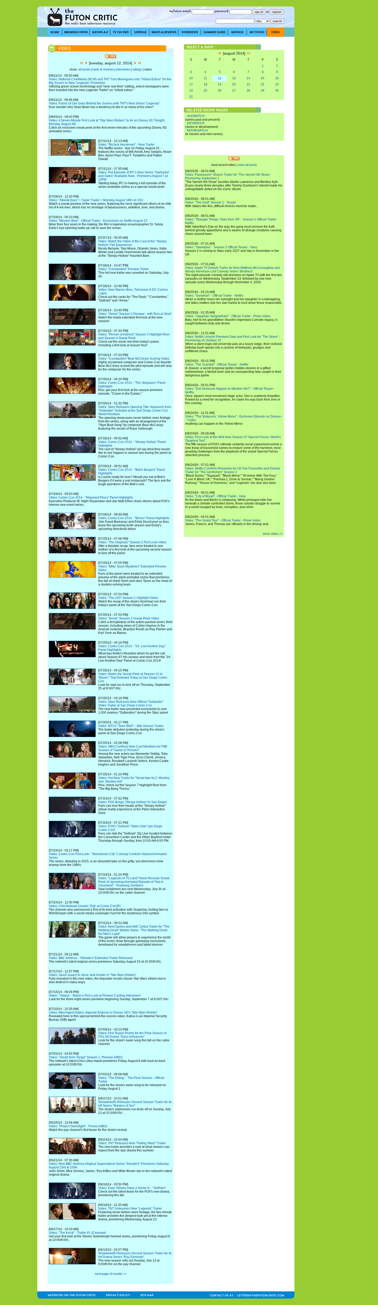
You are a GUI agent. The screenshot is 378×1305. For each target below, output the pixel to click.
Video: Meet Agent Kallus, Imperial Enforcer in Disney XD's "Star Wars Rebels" (103, 1012)
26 (219, 90)
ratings (137, 69)
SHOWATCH (196, 116)
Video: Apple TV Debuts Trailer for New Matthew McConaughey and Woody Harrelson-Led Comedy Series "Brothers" (232, 269)
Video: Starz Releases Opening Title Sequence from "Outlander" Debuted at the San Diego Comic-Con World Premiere (134, 410)
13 (234, 78)
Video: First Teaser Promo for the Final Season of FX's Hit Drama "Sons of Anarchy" (132, 1034)
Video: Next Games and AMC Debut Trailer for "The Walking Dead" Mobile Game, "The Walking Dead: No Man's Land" (133, 930)
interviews (123, 69)
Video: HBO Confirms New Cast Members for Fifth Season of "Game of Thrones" (132, 748)
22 (262, 84)
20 (234, 84)
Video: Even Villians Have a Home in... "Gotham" (132, 1188)
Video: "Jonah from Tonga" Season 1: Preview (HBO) (85, 1057)
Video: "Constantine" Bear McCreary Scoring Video (133, 358)
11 (205, 78)
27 (234, 90)
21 (248, 84)
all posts (84, 69)
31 (191, 97)
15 (262, 78)
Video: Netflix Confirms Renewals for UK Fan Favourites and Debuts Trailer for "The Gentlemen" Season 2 (232, 470)
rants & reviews (103, 69)
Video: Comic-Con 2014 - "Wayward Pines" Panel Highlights (91, 497)
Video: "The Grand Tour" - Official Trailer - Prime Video (222, 520)
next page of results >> (111, 1274)
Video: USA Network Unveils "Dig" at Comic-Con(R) (85, 906)
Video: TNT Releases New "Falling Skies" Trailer (132, 1143)
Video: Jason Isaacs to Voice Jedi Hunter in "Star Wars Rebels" (92, 975)
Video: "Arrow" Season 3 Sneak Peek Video (128, 618)
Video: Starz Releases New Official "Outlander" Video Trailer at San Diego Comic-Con (131, 703)
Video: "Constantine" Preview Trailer (123, 269)
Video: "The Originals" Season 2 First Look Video (132, 542)
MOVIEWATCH (197, 130)
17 (191, 84)
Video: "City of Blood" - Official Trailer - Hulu (215, 496)
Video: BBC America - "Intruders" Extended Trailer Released (90, 958)
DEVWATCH (195, 123)
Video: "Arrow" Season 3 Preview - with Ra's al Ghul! (134, 314)
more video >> (273, 534)
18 (205, 84)
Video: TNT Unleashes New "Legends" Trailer (130, 1208)
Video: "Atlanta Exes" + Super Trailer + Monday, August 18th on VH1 (96, 200)
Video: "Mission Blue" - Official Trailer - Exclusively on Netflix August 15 (98, 221)
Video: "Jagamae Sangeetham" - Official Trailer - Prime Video (228, 316)
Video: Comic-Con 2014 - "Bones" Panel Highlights (133, 518)
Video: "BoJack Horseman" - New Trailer (126, 144)
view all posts (247, 165)
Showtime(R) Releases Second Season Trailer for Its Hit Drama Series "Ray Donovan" (135, 1255)
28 (248, 90)
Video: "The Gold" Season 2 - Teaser (210, 202)
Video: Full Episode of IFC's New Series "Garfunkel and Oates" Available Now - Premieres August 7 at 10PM (133, 176)
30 (277, 90)
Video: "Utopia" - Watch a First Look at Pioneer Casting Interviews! (95, 995)
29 (262, 90)
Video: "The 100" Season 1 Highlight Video (128, 598)
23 (277, 84)
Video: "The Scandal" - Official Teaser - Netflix (216, 364)
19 (219, 84)
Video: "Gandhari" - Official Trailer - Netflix (214, 295)
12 (219, 78)
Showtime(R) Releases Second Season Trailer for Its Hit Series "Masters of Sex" (135, 1103)
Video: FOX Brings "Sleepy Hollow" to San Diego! (132, 802)
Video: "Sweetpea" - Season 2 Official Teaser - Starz (221, 247)
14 (248, 78)
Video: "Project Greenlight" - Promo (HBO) (78, 1126)
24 (191, 90)
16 (277, 78)
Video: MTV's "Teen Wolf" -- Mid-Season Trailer (131, 726)
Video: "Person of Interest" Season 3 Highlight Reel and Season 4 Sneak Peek (133, 336)
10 (191, 78)
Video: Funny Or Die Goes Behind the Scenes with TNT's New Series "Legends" (104, 103)
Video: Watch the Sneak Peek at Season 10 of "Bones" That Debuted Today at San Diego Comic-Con (133, 677)
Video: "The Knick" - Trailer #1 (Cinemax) (77, 1233)
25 (205, 90)
